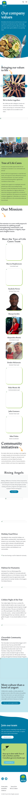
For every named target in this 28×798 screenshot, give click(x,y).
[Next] (25, 86)
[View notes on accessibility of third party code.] (2, 65)
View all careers (7, 737)
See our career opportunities (11, 703)
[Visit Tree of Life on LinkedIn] (6, 778)
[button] (23, 3)
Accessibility (4, 788)
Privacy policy (4, 786)
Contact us (3, 790)
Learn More (14, 491)
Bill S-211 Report (14, 788)
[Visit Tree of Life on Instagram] (2, 778)
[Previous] (1, 86)
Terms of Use (14, 786)
